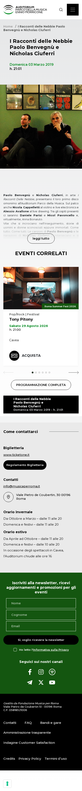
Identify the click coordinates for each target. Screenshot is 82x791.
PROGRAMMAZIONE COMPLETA (41, 385)
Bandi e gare (50, 723)
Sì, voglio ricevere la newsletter (41, 639)
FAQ (28, 723)
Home (8, 26)
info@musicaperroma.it (21, 486)
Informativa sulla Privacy (51, 649)
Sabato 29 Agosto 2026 (28, 326)
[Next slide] (74, 372)
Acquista (31, 356)
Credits (9, 759)
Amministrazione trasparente (27, 733)
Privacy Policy (30, 759)
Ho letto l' (44, 649)
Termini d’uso (56, 759)
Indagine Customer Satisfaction (29, 743)
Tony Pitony (21, 319)
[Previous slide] (8, 372)
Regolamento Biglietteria (25, 465)
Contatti (9, 723)
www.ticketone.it (16, 455)
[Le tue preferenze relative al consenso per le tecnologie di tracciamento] (7, 784)
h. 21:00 (15, 330)
